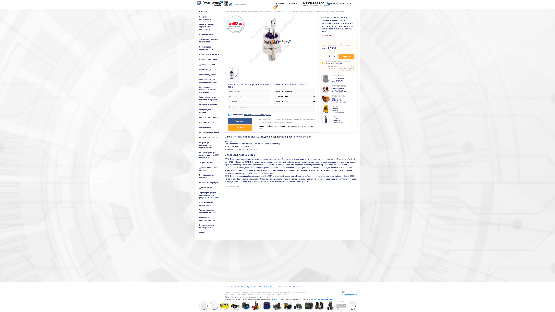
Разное (202, 233)
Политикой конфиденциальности (324, 299)
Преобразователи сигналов (207, 176)
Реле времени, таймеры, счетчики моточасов (207, 89)
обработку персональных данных (257, 115)
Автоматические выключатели (206, 204)
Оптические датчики (208, 59)
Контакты (293, 3)
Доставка (279, 3)
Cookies (275, 299)
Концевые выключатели (205, 18)
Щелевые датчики (207, 70)
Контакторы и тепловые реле (206, 48)
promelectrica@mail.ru (341, 3)
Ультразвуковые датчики (206, 111)
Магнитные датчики (207, 75)
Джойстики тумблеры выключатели (209, 40)
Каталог (203, 11)
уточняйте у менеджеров (346, 70)
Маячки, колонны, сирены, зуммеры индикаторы (207, 26)
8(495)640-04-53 (313, 3)
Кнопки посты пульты (208, 117)
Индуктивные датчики (209, 54)
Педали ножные (206, 34)
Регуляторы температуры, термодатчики (205, 145)
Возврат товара (266, 286)
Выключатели (205, 127)
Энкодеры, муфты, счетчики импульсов (208, 98)
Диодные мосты (206, 188)
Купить (346, 56)
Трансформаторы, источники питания (207, 211)
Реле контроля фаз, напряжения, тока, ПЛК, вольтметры (209, 155)
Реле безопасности (208, 137)
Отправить (240, 128)
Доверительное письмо (288, 286)
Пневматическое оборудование (206, 226)
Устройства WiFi (206, 162)
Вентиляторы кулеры (208, 183)
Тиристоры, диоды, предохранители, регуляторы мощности (209, 195)
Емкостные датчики (208, 105)
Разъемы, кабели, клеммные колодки (208, 81)
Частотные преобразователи (207, 219)
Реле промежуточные (209, 132)
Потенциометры (206, 122)
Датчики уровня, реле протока (208, 169)
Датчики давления (207, 65)
